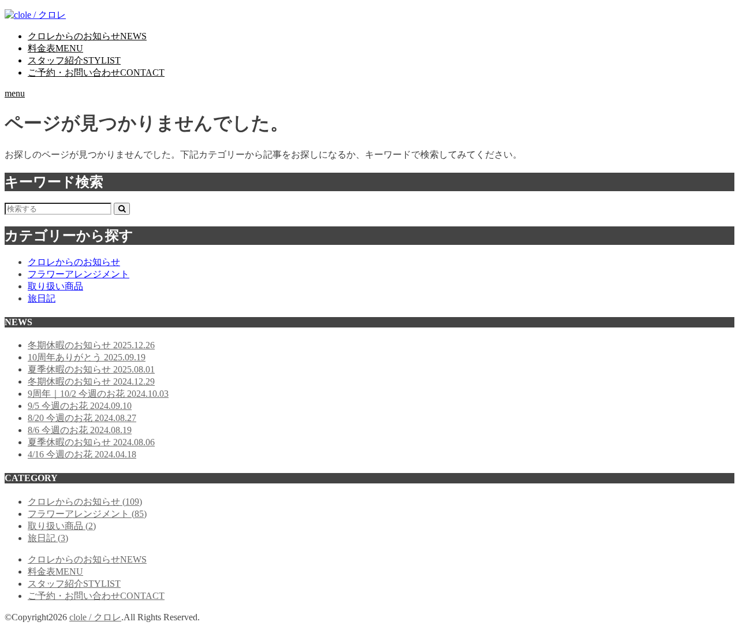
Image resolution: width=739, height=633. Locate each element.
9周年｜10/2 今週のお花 (98, 394)
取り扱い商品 (55, 286)
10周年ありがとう (86, 357)
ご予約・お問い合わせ (96, 72)
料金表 (55, 48)
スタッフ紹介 (74, 60)
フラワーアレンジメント (78, 274)
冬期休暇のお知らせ (91, 345)
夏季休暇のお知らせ (91, 369)
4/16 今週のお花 (82, 454)
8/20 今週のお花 (82, 418)
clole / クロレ (95, 617)
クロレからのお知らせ (87, 36)
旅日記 (41, 298)
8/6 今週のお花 (80, 430)
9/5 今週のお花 (80, 406)
